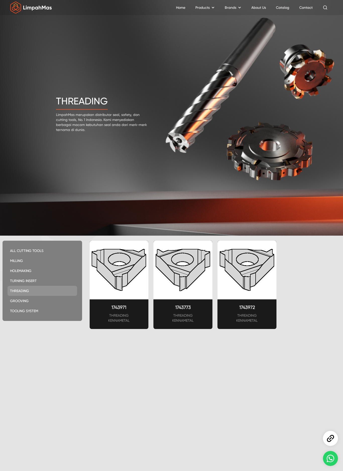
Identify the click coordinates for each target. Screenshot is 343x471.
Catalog (282, 8)
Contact (306, 8)
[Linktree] (330, 438)
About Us (258, 8)
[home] (31, 7)
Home (180, 8)
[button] (205, 7)
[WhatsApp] (330, 458)
